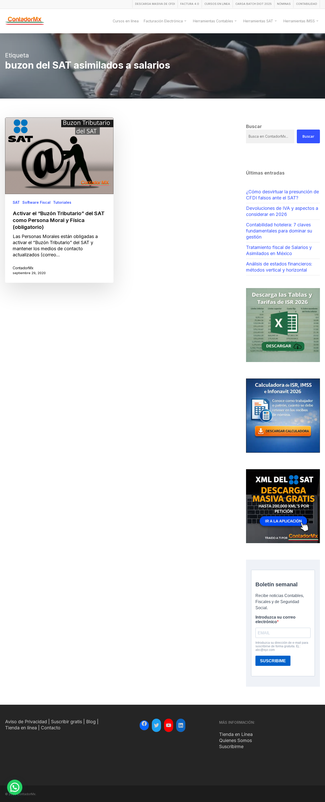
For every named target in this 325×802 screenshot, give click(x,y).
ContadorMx (23, 268)
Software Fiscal (36, 202)
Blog (91, 721)
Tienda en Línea (236, 734)
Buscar (308, 136)
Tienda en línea (21, 727)
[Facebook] (144, 724)
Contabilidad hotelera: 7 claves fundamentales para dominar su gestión (279, 231)
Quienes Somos (235, 740)
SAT (16, 202)
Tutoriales (62, 202)
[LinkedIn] (180, 725)
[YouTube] (168, 725)
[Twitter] (156, 725)
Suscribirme (231, 746)
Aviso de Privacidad (26, 721)
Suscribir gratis (66, 721)
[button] (14, 787)
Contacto (50, 727)
